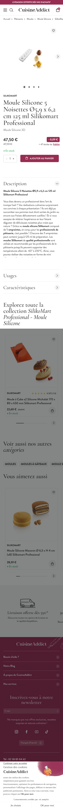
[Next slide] (57, 56)
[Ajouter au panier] (52, 411)
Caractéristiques (19, 287)
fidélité (56, 144)
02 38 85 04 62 (17, 759)
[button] (24, 86)
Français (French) (29, 742)
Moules (30, 19)
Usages (9, 275)
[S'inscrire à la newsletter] (58, 711)
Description (15, 183)
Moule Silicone (44, 19)
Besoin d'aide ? (11, 657)
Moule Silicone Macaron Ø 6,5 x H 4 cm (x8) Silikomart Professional (31, 552)
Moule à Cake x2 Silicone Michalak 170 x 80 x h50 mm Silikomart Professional (31, 401)
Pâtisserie (18, 19)
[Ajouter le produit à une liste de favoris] (53, 30)
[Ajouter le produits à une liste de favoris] (53, 339)
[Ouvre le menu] (5, 10)
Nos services (9, 684)
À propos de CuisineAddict (17, 675)
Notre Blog (9, 666)
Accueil (6, 19)
